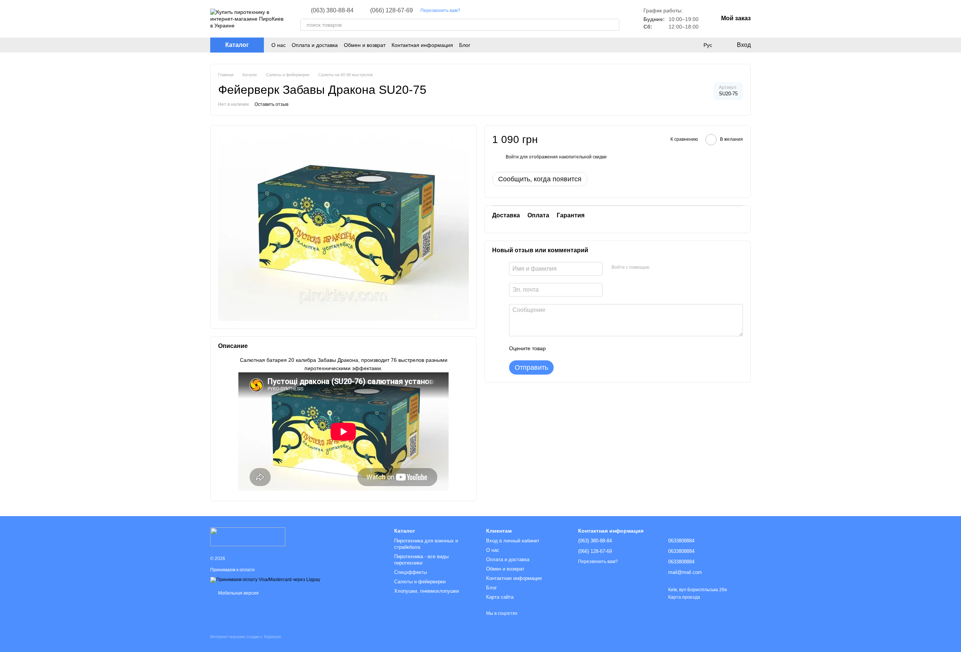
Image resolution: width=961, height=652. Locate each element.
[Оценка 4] (594, 348)
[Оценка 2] (570, 348)
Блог (464, 45)
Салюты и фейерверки (420, 581)
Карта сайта (500, 597)
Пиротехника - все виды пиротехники (421, 560)
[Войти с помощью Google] (669, 267)
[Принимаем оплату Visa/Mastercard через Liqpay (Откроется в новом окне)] (265, 579)
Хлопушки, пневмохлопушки (426, 591)
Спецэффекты (410, 572)
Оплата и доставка (315, 45)
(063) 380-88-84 (332, 11)
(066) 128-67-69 (391, 11)
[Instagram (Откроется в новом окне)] (471, 11)
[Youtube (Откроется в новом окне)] (480, 11)
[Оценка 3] (582, 348)
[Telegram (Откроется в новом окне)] (489, 11)
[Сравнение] (692, 45)
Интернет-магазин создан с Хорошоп (245, 636)
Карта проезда (684, 597)
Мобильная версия (238, 593)
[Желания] (677, 45)
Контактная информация (422, 45)
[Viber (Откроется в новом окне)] (498, 11)
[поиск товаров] (613, 25)
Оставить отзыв (271, 104)
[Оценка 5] (606, 348)
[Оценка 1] (558, 348)
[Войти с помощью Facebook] (657, 267)
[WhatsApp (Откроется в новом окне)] (507, 11)
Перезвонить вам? (440, 10)
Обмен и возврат (365, 45)
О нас (278, 45)
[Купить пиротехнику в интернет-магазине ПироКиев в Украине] (247, 536)
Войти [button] (512, 157)
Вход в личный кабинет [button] (512, 541)
